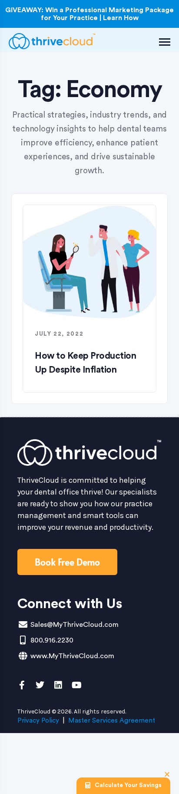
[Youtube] (76, 685)
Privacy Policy (38, 720)
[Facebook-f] (21, 685)
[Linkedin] (58, 685)
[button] (167, 774)
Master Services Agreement (111, 720)
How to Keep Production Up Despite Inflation (85, 362)
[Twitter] (40, 685)
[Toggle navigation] (165, 42)
